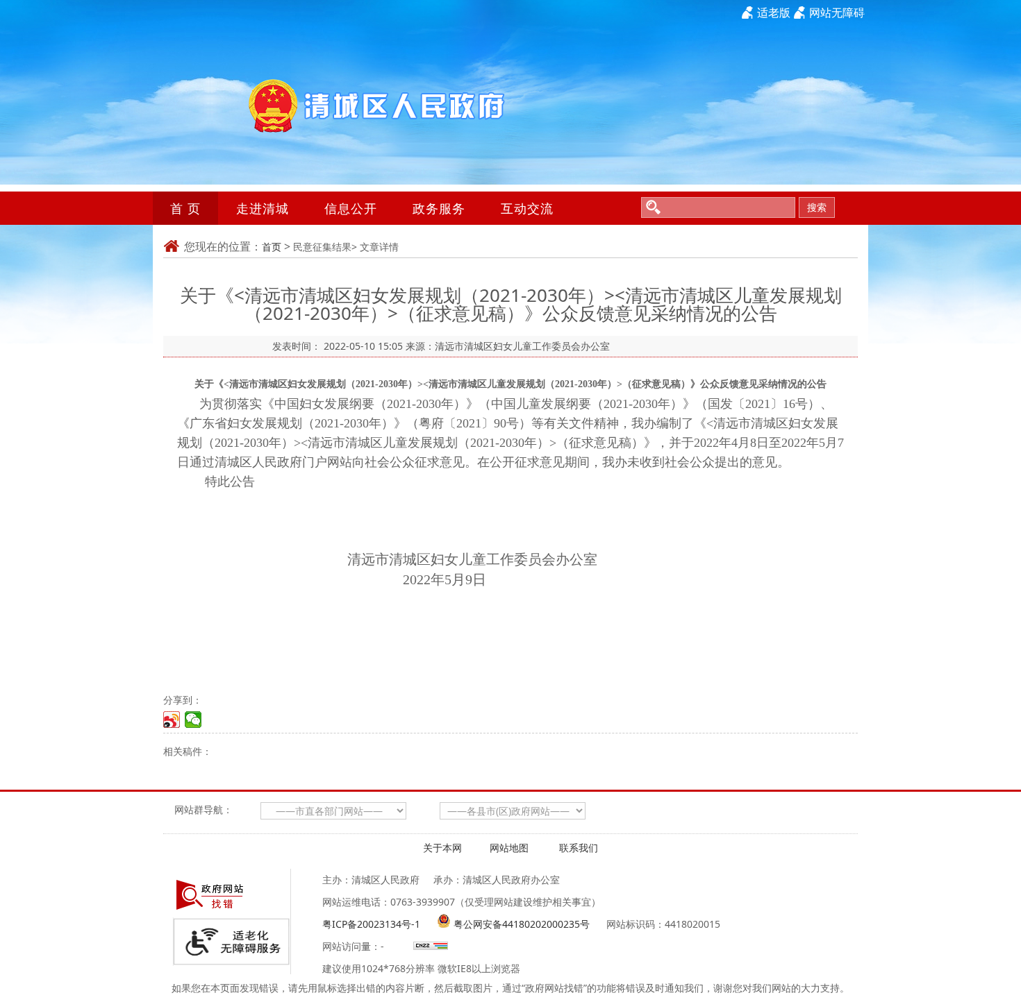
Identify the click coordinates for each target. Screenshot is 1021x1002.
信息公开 (350, 208)
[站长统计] (429, 946)
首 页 (185, 208)
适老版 (773, 13)
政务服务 (439, 208)
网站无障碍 (837, 13)
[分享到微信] (193, 719)
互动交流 (527, 208)
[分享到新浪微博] (172, 719)
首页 (271, 246)
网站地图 (509, 847)
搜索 (817, 207)
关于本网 (442, 847)
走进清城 (262, 208)
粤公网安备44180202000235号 (522, 924)
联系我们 (578, 847)
